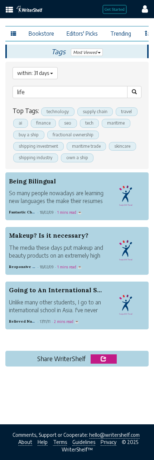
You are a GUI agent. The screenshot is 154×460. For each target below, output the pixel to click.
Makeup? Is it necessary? (48, 235)
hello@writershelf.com (114, 435)
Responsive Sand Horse (31, 266)
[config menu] (141, 8)
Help (43, 442)
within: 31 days (33, 73)
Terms (60, 442)
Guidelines (83, 442)
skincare (122, 146)
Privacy (108, 442)
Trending (120, 33)
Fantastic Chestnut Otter (32, 212)
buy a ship (29, 134)
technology (58, 111)
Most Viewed (85, 52)
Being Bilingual (32, 181)
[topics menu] (9, 10)
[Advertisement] (77, 393)
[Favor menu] (146, 33)
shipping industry (35, 157)
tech (89, 123)
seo (67, 123)
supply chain (95, 111)
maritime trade (86, 146)
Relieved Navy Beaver (30, 321)
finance (43, 123)
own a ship (77, 157)
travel (126, 111)
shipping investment (38, 146)
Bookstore (41, 33)
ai (20, 123)
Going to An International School (61, 290)
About (25, 442)
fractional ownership (73, 134)
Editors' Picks (82, 33)
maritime (116, 123)
